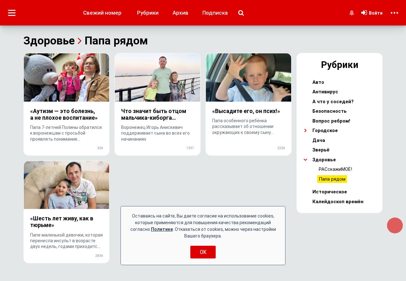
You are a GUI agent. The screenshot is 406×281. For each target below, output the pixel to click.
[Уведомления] (351, 13)
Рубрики (148, 13)
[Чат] (395, 225)
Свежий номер (102, 13)
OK (203, 252)
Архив (180, 13)
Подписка (215, 13)
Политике (162, 229)
